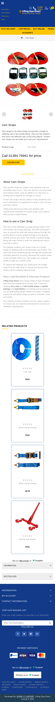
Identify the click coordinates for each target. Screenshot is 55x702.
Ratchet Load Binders (27, 539)
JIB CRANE (6, 685)
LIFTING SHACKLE (36, 685)
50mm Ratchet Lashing (27, 483)
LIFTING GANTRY (25, 682)
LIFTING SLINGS (20, 685)
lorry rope (15, 286)
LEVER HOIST (17, 687)
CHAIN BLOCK (31, 687)
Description (27, 174)
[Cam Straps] (27, 75)
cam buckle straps (31, 286)
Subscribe (50, 623)
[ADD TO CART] (15, 455)
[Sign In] (46, 8)
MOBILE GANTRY (41, 682)
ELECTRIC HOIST (8, 682)
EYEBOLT (5, 687)
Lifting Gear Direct (11, 281)
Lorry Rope (27, 372)
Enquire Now (13, 162)
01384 (40, 7)
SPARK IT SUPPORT (25, 696)
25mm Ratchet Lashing (27, 428)
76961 (40, 9)
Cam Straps (29, 38)
